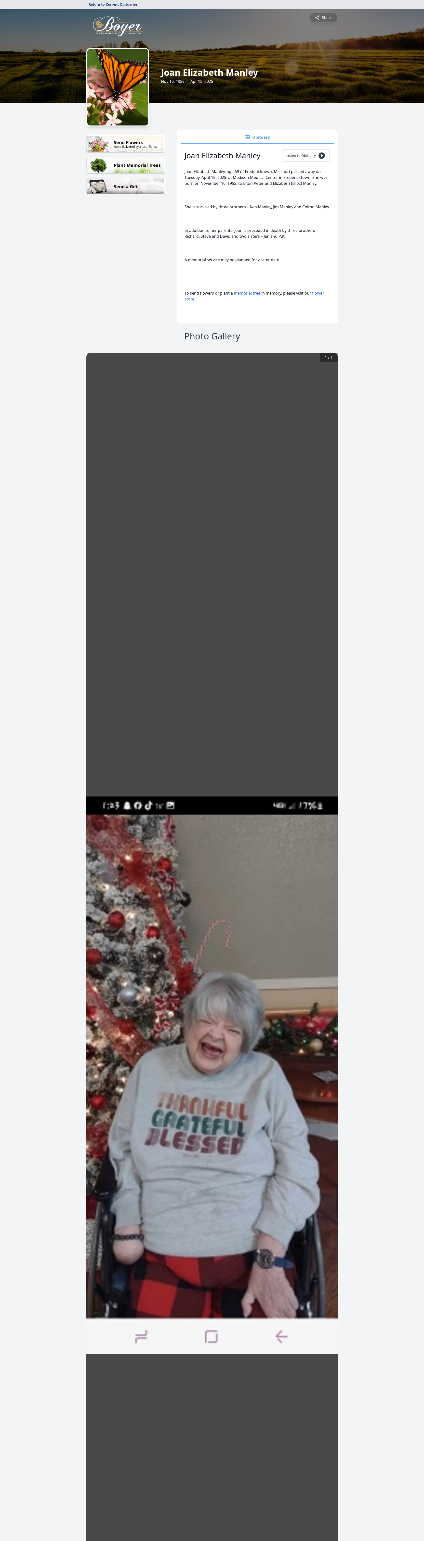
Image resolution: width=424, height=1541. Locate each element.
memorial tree (247, 293)
